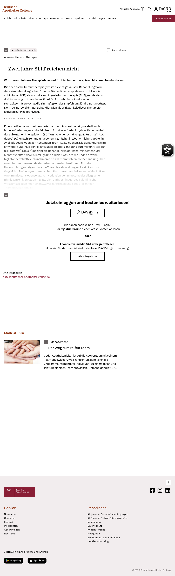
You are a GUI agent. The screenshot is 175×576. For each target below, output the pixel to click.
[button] (17, 8)
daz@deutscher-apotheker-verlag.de (26, 277)
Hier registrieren (65, 229)
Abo (163, 18)
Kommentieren (119, 50)
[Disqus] (65, 423)
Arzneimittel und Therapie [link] (24, 50)
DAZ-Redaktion (12, 273)
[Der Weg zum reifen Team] (22, 355)
